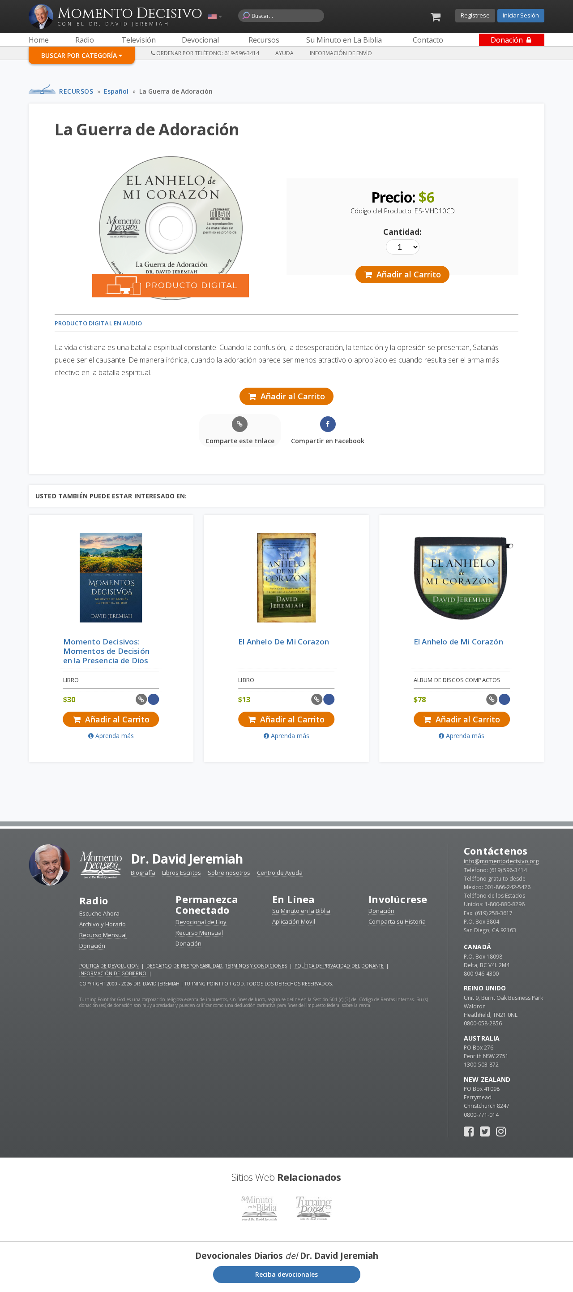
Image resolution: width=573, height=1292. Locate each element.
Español (116, 91)
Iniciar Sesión (521, 15)
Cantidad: (402, 231)
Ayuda (284, 53)
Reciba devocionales (286, 1274)
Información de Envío (341, 53)
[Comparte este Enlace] (141, 699)
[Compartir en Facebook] (153, 699)
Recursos (76, 91)
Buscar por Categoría (80, 55)
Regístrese (475, 15)
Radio (93, 900)
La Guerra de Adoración (176, 91)
